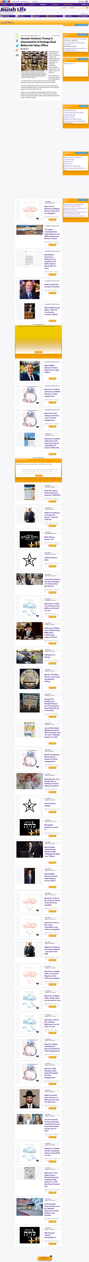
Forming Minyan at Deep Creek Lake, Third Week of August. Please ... (74, 216)
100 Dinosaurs (68, 164)
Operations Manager (70, 115)
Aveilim (85, 59)
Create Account (24, 1)
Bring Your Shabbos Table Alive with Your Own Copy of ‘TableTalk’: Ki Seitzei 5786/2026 (52, 443)
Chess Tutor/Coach (69, 159)
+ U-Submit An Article (81, 25)
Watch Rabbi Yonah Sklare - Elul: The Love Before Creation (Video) (52, 310)
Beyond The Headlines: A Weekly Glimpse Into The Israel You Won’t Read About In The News (51, 704)
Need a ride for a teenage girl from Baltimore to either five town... (74, 205)
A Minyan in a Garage (49, 656)
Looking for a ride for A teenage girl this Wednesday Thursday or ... (75, 209)
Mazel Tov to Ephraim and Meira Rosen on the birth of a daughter (52, 209)
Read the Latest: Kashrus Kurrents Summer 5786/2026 (52, 492)
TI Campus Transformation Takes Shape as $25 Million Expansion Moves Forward (52, 234)
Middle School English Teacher (72, 119)
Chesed (14, 4)
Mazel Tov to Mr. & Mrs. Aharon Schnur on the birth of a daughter (52, 901)
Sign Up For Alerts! (69, 25)
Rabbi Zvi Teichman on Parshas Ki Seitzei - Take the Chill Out (52, 516)
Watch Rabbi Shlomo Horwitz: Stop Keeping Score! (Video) (51, 877)
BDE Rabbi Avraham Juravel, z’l (51, 827)
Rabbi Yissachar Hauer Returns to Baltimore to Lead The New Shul (51, 1098)
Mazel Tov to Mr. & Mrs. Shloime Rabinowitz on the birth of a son (51, 1023)
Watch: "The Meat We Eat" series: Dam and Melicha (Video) (52, 677)
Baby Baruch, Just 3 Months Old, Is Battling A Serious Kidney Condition (52, 782)
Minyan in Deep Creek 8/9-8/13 (73, 157)
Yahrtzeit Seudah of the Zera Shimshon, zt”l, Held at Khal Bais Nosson (52, 582)
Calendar (3, 4)
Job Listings (67, 106)
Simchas (32, 4)
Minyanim (43, 4)
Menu (83, 1)
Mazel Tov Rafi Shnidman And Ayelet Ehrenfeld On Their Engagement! (51, 1073)
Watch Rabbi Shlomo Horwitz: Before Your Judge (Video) (51, 368)
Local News (7, 22)
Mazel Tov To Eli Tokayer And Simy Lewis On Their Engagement (51, 416)
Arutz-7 (39, 35)
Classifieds (54, 4)
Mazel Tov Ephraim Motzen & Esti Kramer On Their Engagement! (52, 757)
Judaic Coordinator (69, 117)
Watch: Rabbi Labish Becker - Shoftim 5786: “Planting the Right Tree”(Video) (52, 851)
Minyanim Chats (68, 161)
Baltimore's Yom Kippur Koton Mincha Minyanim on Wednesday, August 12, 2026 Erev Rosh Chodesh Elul (52, 1179)
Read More (52, 219)
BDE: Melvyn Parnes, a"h (49, 538)
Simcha (85, 34)
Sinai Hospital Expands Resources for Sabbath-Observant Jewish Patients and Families (52, 1209)
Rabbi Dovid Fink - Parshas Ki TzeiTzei (52, 285)
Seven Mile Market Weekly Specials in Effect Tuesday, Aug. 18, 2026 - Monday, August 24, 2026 (52, 732)
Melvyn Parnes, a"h (69, 63)
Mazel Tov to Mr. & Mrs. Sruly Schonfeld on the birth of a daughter (52, 925)
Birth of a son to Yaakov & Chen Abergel (75, 39)
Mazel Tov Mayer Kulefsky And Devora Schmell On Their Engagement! (52, 1047)
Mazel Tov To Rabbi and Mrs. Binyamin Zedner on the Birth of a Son (52, 1151)
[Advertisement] (46, 105)
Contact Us (85, 4)
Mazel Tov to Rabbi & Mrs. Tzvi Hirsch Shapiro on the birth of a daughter (52, 974)
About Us (34, 1)
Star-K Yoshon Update (50, 804)
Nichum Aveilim (68, 4)
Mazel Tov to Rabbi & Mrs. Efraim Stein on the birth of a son (52, 998)
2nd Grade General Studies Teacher (74, 112)
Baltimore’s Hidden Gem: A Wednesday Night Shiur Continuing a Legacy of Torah (52, 632)
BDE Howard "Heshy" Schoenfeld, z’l (50, 1235)
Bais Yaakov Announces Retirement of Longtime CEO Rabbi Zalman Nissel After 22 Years (50, 261)
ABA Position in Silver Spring (72, 166)
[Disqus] (38, 131)
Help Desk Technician (70, 110)
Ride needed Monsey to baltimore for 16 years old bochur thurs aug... (75, 213)
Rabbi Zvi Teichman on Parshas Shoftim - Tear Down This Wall (52, 950)
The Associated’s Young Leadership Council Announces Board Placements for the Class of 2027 (52, 1125)
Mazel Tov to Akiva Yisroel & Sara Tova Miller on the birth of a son (52, 606)
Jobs (23, 4)
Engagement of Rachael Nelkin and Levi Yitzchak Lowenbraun (75, 49)
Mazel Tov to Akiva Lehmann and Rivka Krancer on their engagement (52, 392)
